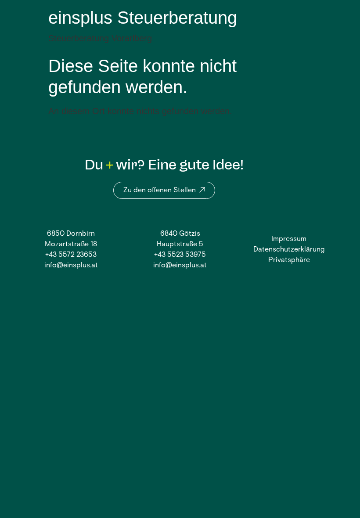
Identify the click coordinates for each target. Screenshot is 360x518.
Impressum (288, 239)
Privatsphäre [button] (289, 260)
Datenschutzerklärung (288, 249)
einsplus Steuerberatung (142, 17)
